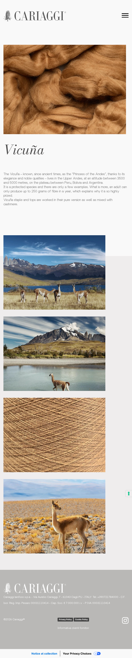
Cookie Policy (81, 619)
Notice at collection (44, 653)
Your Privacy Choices (77, 653)
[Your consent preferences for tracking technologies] (128, 493)
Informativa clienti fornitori (73, 627)
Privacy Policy (65, 619)
